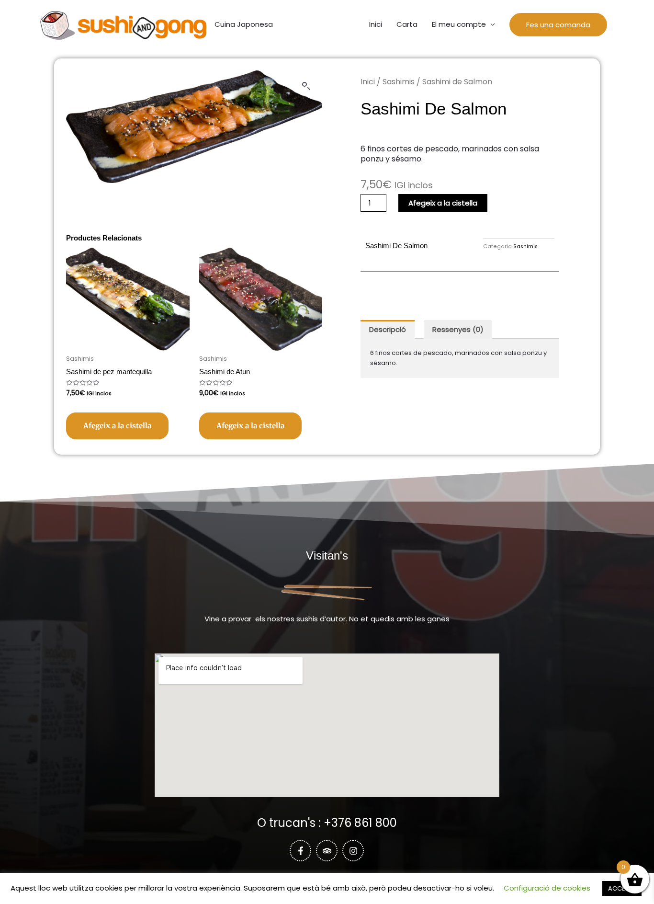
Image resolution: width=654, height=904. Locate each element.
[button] (558, 24)
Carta (406, 24)
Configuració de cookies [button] (547, 888)
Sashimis (399, 81)
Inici (375, 24)
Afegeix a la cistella (442, 203)
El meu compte (459, 24)
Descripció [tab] (387, 329)
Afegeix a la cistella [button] (117, 425)
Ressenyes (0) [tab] (458, 329)
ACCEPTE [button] (622, 888)
